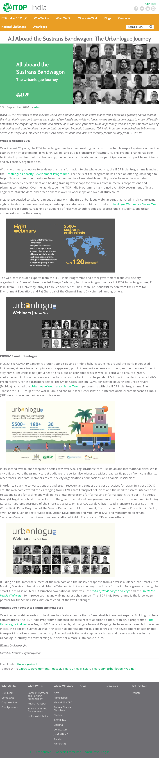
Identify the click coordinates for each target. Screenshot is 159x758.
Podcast (55, 668)
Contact (150, 4)
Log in (105, 752)
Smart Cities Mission (76, 668)
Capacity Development (34, 668)
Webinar (130, 668)
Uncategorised (27, 664)
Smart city (99, 668)
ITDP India (33, 7)
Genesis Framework (69, 752)
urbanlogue (115, 668)
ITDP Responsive (40, 752)
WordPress (91, 752)
